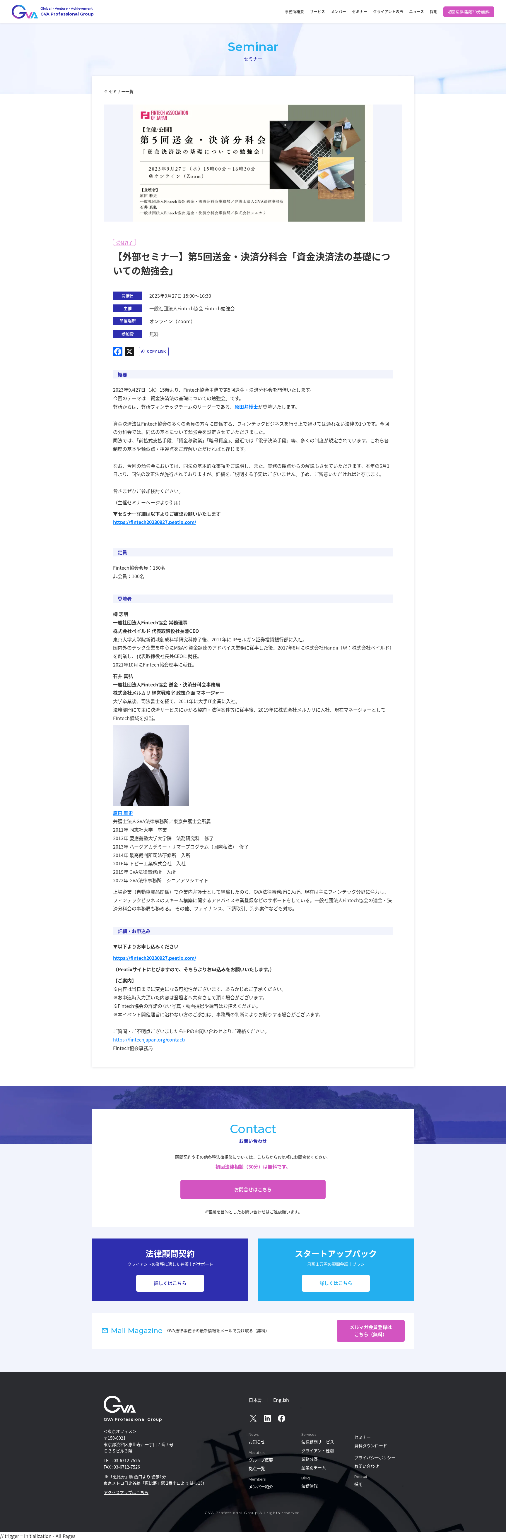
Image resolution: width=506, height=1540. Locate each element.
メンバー (338, 11)
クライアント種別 (317, 1450)
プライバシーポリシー (374, 1457)
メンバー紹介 (261, 1486)
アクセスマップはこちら (126, 1492)
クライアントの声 (388, 11)
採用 (433, 11)
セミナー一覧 (121, 91)
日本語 (256, 1399)
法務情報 (309, 1485)
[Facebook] (117, 351)
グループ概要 (261, 1460)
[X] (129, 351)
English (281, 1399)
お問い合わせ (366, 1466)
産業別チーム (313, 1467)
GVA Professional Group (133, 1419)
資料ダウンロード (370, 1445)
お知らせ (257, 1442)
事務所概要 (294, 11)
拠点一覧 (257, 1468)
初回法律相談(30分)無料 (469, 11)
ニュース (416, 11)
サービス (317, 11)
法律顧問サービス (317, 1442)
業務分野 (309, 1459)
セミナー (359, 11)
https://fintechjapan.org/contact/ (149, 1039)
